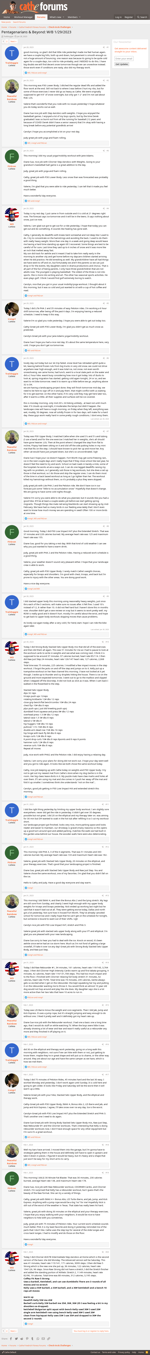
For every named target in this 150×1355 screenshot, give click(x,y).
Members (72, 17)
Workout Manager (23, 17)
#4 (108, 208)
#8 (108, 526)
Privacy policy (124, 1352)
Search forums (19, 22)
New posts (6, 22)
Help (134, 1352)
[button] (64, 17)
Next (13, 41)
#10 (107, 642)
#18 (107, 1145)
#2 (108, 80)
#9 (108, 596)
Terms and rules (109, 1352)
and (34, 201)
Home (7, 17)
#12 (107, 847)
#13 (107, 895)
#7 (108, 431)
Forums (41, 17)
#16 (107, 1044)
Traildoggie (8, 36)
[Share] (104, 47)
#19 (107, 1172)
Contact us (95, 1352)
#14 (107, 962)
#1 (108, 47)
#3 (108, 150)
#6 (108, 358)
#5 (108, 303)
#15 (107, 1005)
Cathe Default (10, 1352)
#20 (107, 1252)
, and (37, 73)
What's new (55, 17)
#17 (107, 1074)
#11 (107, 804)
